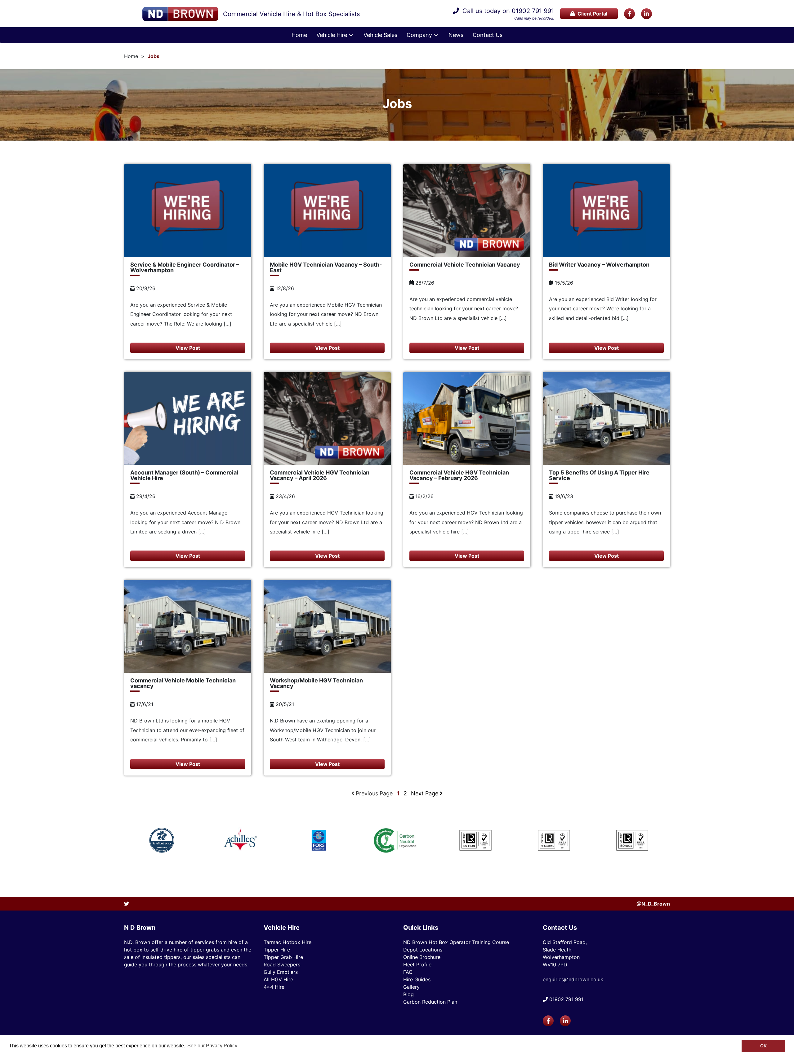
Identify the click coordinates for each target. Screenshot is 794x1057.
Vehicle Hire (331, 35)
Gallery (411, 987)
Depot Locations (422, 950)
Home (299, 35)
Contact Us (487, 35)
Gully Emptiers (281, 972)
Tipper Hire (277, 950)
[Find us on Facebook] (629, 13)
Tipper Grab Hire (283, 957)
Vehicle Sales (380, 35)
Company (419, 35)
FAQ (408, 972)
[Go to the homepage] (180, 14)
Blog (408, 994)
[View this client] (162, 840)
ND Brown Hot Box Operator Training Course (456, 942)
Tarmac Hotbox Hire (287, 942)
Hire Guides (416, 979)
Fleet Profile (417, 964)
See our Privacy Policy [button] (212, 1045)
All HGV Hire (278, 979)
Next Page (425, 793)
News (455, 35)
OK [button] (763, 1045)
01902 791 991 (533, 11)
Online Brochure (421, 957)
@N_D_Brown (653, 904)
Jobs (153, 56)
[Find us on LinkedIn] (646, 13)
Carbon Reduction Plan (430, 1002)
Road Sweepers (282, 964)
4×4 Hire (274, 987)
